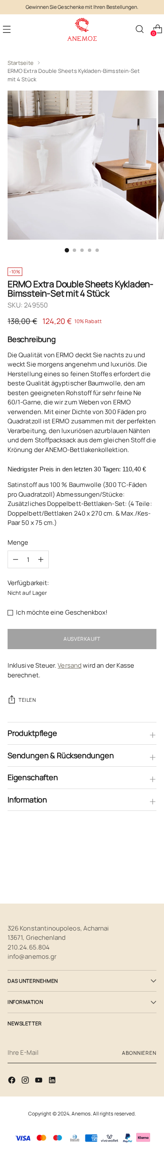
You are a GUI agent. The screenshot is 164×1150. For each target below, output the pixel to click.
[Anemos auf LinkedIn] (53, 1081)
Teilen (27, 700)
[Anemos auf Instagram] (26, 1081)
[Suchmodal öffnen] (139, 29)
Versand (70, 665)
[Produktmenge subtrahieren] (40, 559)
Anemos (80, 1113)
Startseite (21, 63)
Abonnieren (139, 1053)
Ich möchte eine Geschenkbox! (62, 612)
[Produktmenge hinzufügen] (15, 559)
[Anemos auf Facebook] (13, 1081)
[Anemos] (82, 29)
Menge (18, 542)
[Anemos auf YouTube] (39, 1081)
